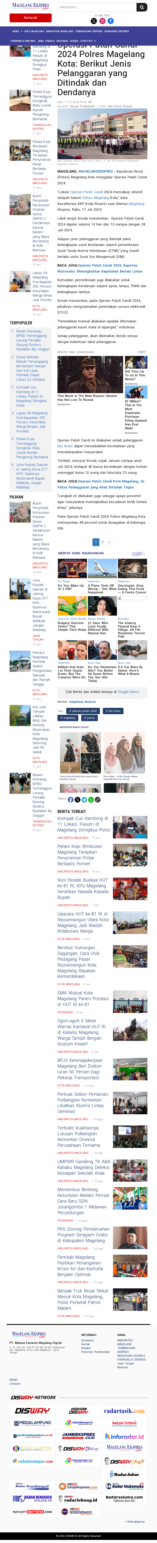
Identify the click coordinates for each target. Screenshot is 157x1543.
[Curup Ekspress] (78, 1486)
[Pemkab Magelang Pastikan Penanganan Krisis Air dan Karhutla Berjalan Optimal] (130, 1266)
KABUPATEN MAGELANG (59, 31)
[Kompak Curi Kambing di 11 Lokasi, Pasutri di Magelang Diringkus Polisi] (130, 827)
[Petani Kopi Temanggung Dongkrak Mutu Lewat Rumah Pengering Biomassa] (20, 100)
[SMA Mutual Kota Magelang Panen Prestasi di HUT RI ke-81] (130, 1001)
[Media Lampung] (32, 1423)
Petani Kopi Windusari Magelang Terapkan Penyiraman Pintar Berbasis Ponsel (42, 157)
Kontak (85, 1344)
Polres (87, 198)
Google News (128, 692)
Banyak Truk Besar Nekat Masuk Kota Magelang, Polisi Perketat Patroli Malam (82, 1300)
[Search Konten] (142, 7)
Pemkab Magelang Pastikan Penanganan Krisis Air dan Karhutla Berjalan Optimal (80, 1266)
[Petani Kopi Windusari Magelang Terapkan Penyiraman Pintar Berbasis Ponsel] (20, 150)
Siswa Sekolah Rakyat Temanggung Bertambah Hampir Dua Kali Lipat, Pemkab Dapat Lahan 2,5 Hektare (29, 368)
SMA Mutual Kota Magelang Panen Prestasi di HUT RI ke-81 (83, 999)
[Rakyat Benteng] (32, 1511)
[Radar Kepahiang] (32, 1486)
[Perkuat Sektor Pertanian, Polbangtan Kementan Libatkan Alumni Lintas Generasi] (130, 1103)
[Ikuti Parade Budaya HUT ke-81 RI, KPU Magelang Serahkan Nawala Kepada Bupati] (130, 889)
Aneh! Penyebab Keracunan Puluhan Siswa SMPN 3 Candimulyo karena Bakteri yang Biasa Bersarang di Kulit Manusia (41, 223)
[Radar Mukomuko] (124, 1486)
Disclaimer (87, 1340)
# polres (89, 718)
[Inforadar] (124, 1436)
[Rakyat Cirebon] (124, 1423)
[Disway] (32, 1410)
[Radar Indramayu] (78, 1423)
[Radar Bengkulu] (32, 1499)
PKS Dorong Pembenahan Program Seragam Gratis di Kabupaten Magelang (83, 1235)
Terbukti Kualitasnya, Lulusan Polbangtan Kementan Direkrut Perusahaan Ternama (78, 1137)
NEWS (15, 31)
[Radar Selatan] (78, 1511)
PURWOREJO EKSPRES (23, 40)
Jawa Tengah (46, 40)
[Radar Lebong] (78, 1499)
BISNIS (74, 40)
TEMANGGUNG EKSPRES (89, 31)
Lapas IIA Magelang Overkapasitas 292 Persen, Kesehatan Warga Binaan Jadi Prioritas (43, 286)
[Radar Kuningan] (32, 1461)
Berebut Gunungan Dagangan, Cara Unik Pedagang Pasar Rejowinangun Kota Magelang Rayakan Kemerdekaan (78, 962)
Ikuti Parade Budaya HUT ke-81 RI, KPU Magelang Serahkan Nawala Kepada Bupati (83, 889)
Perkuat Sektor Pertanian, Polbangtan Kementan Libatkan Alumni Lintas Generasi (83, 1103)
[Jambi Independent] (32, 1436)
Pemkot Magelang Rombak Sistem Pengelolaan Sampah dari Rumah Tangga (42, 668)
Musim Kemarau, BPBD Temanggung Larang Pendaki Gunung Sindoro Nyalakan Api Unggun (30, 340)
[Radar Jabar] (124, 1473)
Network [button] (30, 17)
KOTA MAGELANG (34, 31)
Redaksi (86, 1348)
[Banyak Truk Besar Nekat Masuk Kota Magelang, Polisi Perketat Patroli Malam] (130, 1299)
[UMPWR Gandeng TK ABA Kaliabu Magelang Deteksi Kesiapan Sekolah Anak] (130, 1170)
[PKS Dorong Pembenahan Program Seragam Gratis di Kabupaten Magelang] (130, 1238)
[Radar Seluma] (124, 1499)
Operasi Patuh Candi (86, 192)
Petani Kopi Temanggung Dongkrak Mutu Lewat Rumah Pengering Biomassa (43, 105)
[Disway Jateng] (78, 1448)
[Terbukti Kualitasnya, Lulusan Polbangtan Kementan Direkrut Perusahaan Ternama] (130, 1136)
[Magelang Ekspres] (124, 1448)
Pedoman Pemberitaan (95, 1352)
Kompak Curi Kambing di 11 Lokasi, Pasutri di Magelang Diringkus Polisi (41, 53)
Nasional (62, 40)
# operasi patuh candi (83, 711)
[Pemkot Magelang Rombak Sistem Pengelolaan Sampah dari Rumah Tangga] (20, 661)
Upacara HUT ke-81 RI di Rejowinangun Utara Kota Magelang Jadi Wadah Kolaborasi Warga (83, 923)
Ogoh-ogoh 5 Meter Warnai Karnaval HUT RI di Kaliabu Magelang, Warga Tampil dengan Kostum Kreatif (81, 1032)
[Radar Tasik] (124, 1410)
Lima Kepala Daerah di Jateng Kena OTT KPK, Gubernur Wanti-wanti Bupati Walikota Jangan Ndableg (29, 476)
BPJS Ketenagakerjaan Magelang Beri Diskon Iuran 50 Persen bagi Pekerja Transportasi (79, 1069)
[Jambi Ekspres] (78, 1436)
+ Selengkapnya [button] (135, 1522)
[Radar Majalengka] (78, 1461)
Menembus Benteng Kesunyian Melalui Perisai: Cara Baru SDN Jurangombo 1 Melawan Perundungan (83, 1201)
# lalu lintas (113, 711)
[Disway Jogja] (124, 1461)
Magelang (101, 198)
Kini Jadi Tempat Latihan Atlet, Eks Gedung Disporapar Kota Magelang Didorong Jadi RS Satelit (41, 730)
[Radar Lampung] (32, 1448)
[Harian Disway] (78, 1410)
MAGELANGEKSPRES (96, 171)
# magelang (68, 718)
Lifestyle (86, 40)
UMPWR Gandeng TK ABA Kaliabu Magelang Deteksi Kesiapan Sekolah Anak (83, 1168)
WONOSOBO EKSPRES (117, 31)
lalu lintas (65, 446)
